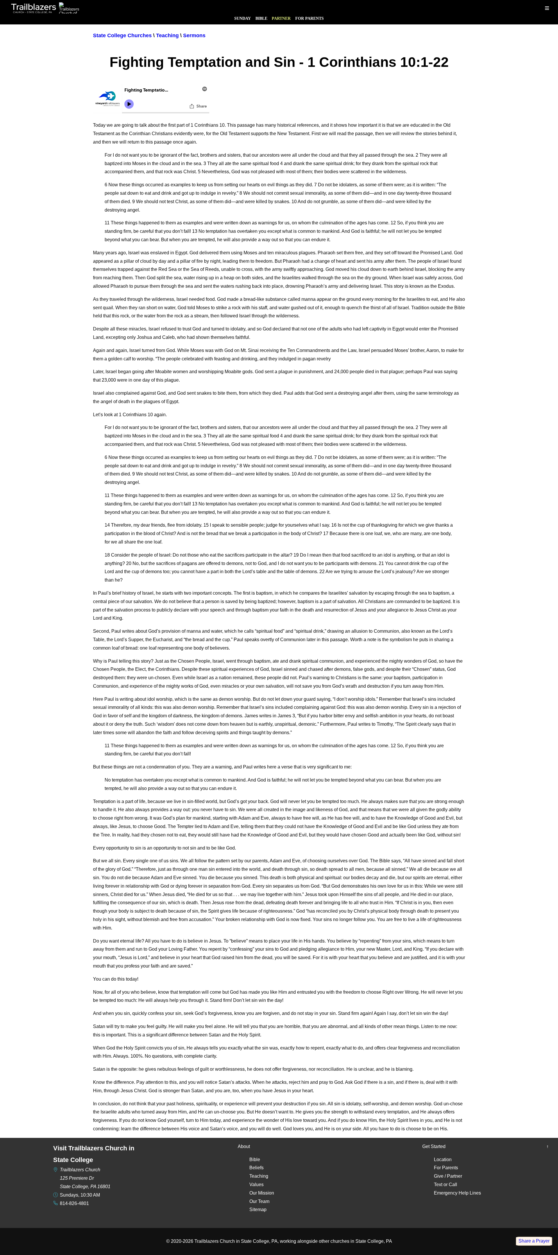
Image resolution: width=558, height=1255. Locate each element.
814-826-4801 (74, 1203)
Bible (261, 18)
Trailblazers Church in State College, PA (236, 1241)
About (244, 1146)
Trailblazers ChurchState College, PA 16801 (85, 1178)
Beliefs (256, 1167)
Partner (281, 18)
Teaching (258, 1176)
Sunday (242, 18)
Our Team (259, 1201)
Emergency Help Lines (457, 1192)
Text (438, 1184)
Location (443, 1159)
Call (453, 1184)
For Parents (309, 18)
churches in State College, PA (361, 1241)
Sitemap (258, 1209)
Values (256, 1184)
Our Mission (261, 1192)
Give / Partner (448, 1176)
